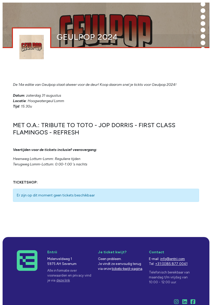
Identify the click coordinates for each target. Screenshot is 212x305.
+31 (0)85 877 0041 (171, 264)
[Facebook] (193, 302)
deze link (63, 280)
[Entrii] (27, 260)
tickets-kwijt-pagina (127, 269)
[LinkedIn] (184, 302)
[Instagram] (176, 302)
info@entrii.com (172, 259)
